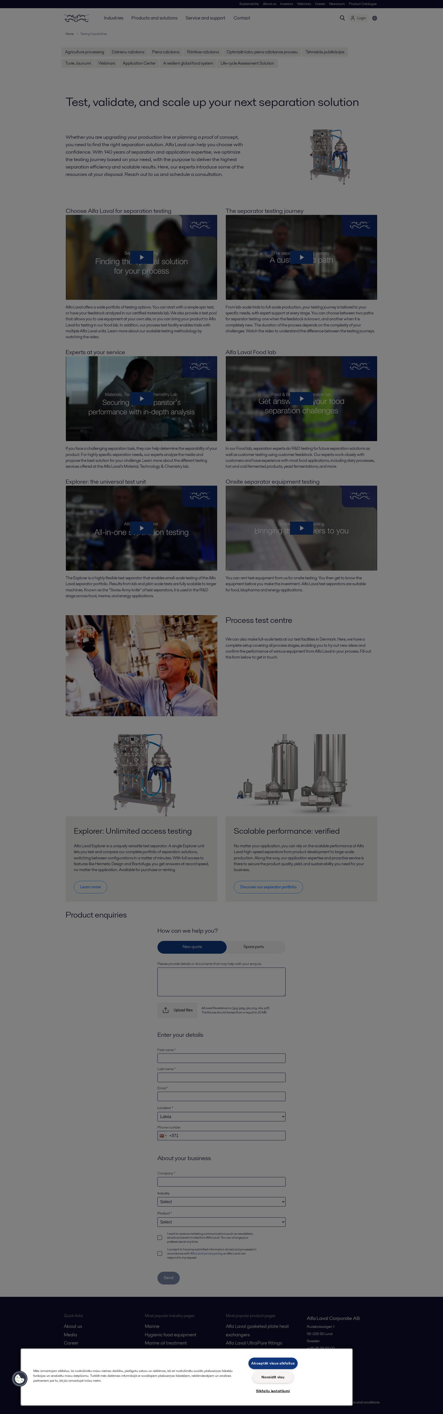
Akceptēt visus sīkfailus (273, 1363)
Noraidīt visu (272, 1377)
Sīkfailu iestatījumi (273, 1390)
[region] (187, 1377)
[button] (20, 1379)
